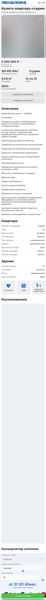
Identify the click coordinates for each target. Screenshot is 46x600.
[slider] (23, 571)
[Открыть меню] (43, 2)
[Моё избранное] (39, 2)
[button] (23, 596)
